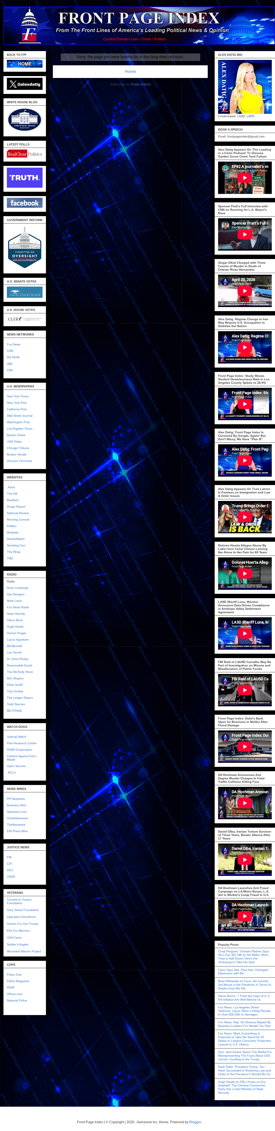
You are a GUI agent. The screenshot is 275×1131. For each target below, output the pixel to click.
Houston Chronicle (19, 461)
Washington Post (18, 422)
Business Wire (16, 805)
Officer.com (14, 994)
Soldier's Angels (17, 944)
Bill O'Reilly (14, 710)
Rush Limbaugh (17, 588)
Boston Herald (16, 454)
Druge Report (16, 506)
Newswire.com (17, 811)
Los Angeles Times (19, 428)
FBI (9, 857)
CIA (9, 863)
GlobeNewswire (17, 818)
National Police (17, 1000)
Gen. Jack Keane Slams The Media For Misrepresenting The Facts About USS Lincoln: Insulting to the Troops (245, 1055)
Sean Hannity (16, 613)
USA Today (14, 441)
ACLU (12, 772)
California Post (17, 409)
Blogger (195, 1122)
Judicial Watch (16, 736)
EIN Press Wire (17, 831)
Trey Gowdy (15, 691)
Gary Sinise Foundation (23, 910)
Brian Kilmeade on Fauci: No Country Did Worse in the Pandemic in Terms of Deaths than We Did (244, 984)
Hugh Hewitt (15, 626)
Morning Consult (18, 519)
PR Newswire (16, 798)
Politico (12, 526)
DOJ (10, 870)
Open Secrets (16, 766)
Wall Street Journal (19, 415)
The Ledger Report (20, 697)
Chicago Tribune (18, 448)
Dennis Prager (16, 633)
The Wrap (13, 552)
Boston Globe (16, 435)
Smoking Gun (16, 545)
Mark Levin (14, 600)
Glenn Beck (15, 620)
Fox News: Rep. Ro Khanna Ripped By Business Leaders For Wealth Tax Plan (244, 1024)
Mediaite (12, 532)
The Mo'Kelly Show (20, 672)
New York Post (17, 402)
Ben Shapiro (15, 678)
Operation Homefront (21, 917)
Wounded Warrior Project (24, 951)
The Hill (12, 493)
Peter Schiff (15, 684)
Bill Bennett (14, 646)
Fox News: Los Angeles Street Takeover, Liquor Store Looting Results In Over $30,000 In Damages (244, 1011)
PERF (11, 987)
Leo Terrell (14, 652)
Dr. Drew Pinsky (17, 659)
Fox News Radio (18, 607)
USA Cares (14, 937)
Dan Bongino (15, 594)
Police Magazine (18, 981)
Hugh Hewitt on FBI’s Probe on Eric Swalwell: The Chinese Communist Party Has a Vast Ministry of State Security (242, 1087)
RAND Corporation (19, 749)
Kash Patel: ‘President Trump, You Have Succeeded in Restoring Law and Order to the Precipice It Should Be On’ (244, 1070)
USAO (11, 876)
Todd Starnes (16, 704)
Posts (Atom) (141, 84)
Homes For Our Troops (22, 923)
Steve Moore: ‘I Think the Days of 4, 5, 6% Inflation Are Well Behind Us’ (244, 997)
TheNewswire (16, 824)
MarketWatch (16, 539)
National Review (18, 513)
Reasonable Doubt (19, 665)
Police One (14, 974)
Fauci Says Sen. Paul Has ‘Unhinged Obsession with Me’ (243, 971)
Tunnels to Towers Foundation (19, 901)
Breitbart (12, 500)
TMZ (10, 558)
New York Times (18, 396)
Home (130, 71)
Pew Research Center (22, 743)
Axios (11, 487)
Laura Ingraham (18, 639)
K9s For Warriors (18, 930)
